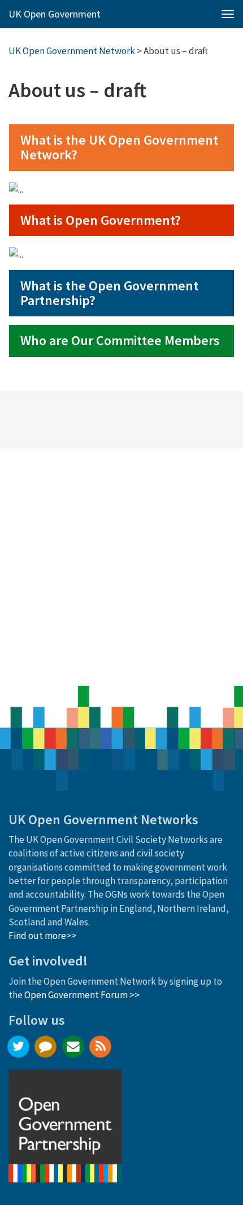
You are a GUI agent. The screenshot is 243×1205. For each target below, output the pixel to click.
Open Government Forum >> (82, 995)
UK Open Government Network (71, 51)
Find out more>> (42, 935)
